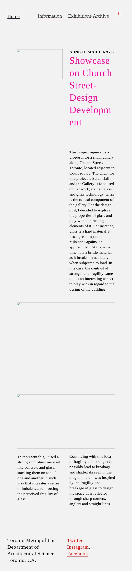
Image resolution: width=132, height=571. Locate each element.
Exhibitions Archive (88, 16)
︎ (118, 13)
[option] (66, 359)
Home (13, 16)
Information (50, 16)
